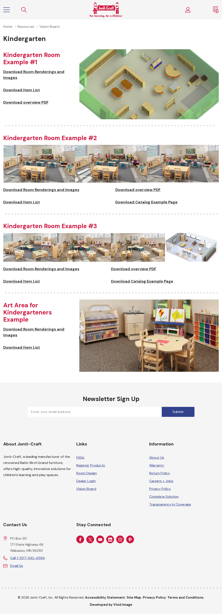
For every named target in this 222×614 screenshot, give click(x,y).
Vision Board (86, 488)
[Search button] (24, 10)
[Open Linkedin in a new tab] (110, 539)
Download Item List (21, 90)
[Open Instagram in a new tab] (120, 539)
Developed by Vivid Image (111, 605)
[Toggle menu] (6, 10)
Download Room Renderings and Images (33, 74)
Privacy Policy (160, 488)
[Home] (106, 9)
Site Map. (134, 597)
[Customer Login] (187, 10)
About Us (156, 457)
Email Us (16, 565)
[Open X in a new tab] (90, 539)
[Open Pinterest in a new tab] (130, 539)
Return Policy (159, 473)
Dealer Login (86, 481)
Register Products (90, 465)
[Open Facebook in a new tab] (80, 539)
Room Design (86, 473)
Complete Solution (164, 496)
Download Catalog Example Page (146, 202)
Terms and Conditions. (185, 597)
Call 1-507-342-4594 (27, 558)
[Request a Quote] (216, 9)
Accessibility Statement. (105, 597)
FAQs (80, 457)
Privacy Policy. (154, 597)
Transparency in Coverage (170, 504)
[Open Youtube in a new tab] (100, 539)
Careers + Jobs (161, 481)
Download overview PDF (26, 102)
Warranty (156, 465)
